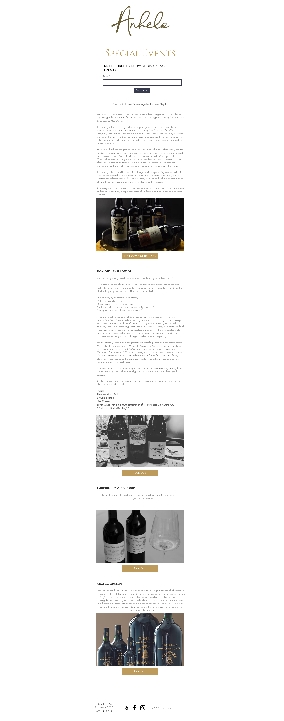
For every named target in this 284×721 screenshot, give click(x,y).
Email (105, 76)
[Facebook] (134, 707)
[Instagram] (142, 707)
